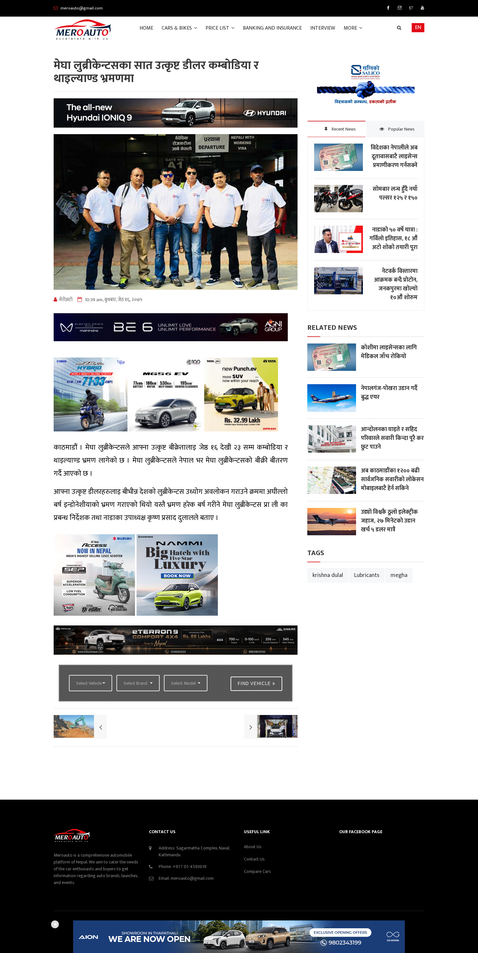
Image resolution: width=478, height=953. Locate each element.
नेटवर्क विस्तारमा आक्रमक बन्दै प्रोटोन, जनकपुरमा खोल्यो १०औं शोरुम (396, 284)
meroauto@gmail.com (192, 878)
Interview (322, 28)
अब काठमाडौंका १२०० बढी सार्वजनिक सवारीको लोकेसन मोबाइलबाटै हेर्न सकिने (392, 480)
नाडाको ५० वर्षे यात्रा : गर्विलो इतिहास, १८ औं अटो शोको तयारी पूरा (393, 239)
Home (146, 28)
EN (418, 27)
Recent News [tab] (343, 129)
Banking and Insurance (272, 28)
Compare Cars (257, 871)
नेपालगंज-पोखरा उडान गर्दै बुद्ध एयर (389, 393)
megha (399, 575)
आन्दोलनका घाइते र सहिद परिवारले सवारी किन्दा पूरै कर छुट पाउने (392, 438)
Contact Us (254, 859)
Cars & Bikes (177, 28)
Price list (218, 28)
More (351, 28)
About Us (252, 846)
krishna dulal (327, 575)
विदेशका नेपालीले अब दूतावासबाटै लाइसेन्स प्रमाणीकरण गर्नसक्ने (394, 157)
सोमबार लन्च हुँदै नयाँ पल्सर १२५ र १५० (395, 194)
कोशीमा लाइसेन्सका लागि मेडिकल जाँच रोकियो (389, 352)
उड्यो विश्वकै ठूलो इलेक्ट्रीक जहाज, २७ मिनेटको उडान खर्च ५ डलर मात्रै (389, 521)
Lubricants (366, 575)
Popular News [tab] (401, 129)
